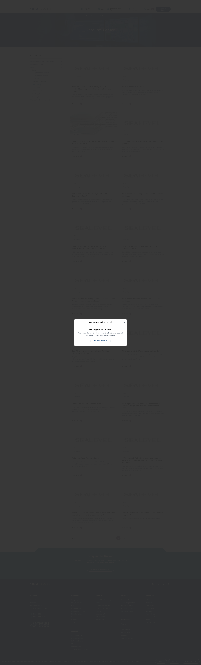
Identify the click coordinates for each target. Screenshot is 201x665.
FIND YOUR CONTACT (100, 341)
